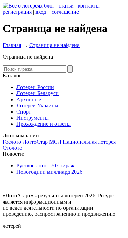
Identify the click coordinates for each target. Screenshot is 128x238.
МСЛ (55, 142)
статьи (66, 6)
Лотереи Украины (37, 105)
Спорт (23, 112)
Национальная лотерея (89, 142)
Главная (12, 45)
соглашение (65, 12)
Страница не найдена (54, 45)
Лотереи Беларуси (37, 93)
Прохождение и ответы (43, 124)
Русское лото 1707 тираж (45, 165)
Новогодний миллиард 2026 (49, 172)
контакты (89, 6)
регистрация (17, 12)
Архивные (28, 99)
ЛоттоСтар (35, 142)
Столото (12, 148)
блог (49, 6)
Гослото (12, 142)
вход (40, 12)
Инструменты (32, 118)
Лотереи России (35, 87)
